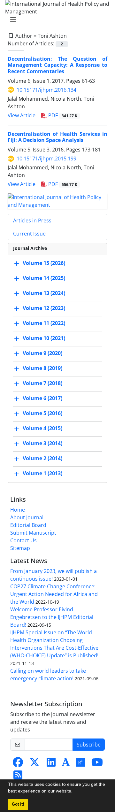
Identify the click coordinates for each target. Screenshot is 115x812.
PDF (62, 115)
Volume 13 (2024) (44, 293)
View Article (21, 115)
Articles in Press (32, 220)
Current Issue (29, 233)
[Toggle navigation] (55, 19)
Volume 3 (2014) (42, 443)
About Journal (26, 517)
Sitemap (20, 548)
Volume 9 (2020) (42, 353)
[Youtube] (97, 764)
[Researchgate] (80, 764)
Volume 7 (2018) (42, 383)
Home (17, 509)
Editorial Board (28, 525)
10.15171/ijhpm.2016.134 (46, 89)
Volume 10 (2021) (44, 338)
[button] (75, 792)
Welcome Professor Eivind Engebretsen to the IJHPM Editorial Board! (51, 617)
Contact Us (23, 540)
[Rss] (18, 776)
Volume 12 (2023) (44, 308)
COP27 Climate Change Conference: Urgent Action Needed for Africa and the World (54, 594)
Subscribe (89, 744)
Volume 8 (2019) (42, 368)
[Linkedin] (51, 764)
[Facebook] (18, 764)
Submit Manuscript (33, 532)
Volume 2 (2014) (42, 458)
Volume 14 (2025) (44, 278)
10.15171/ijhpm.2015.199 (46, 158)
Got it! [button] (18, 804)
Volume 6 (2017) (42, 398)
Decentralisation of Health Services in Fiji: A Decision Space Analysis (57, 136)
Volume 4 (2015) (42, 428)
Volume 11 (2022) (44, 323)
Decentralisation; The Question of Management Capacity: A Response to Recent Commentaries (57, 64)
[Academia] (66, 764)
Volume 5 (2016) (42, 413)
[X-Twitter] (34, 764)
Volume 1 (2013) (42, 473)
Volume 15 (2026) (44, 263)
